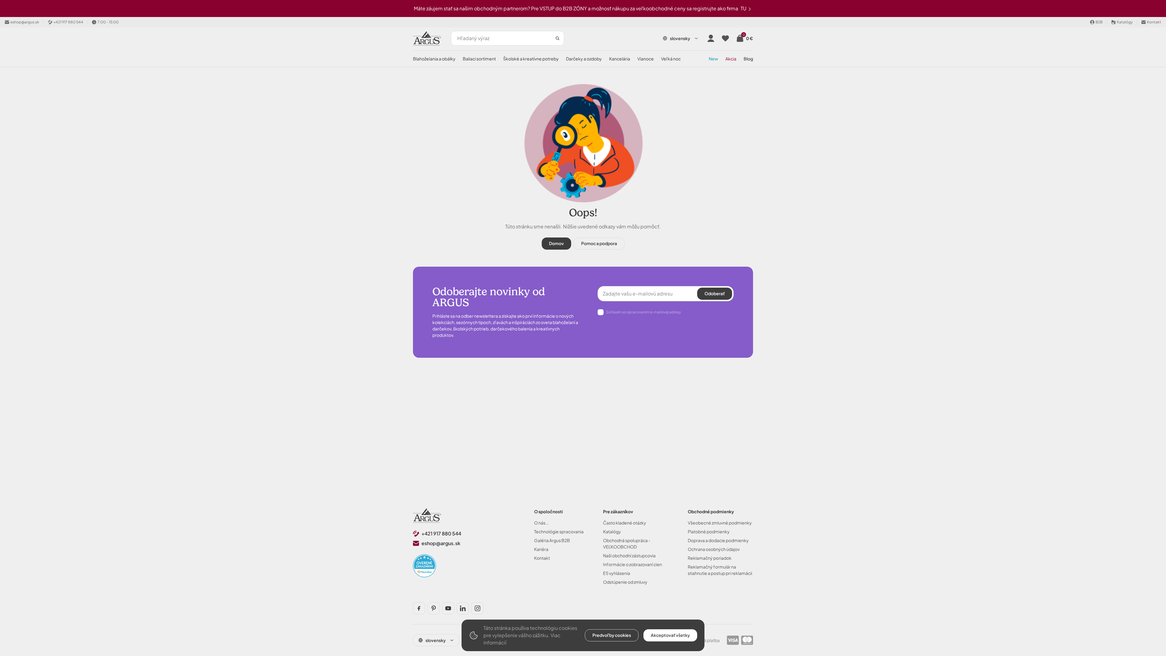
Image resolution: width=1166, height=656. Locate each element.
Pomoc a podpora (599, 243)
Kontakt (542, 558)
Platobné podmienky (709, 531)
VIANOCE (645, 58)
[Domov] (427, 515)
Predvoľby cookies (611, 635)
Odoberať (714, 293)
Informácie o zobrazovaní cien (632, 564)
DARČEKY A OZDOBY (584, 58)
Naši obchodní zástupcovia (629, 555)
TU (744, 8)
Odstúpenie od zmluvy (625, 582)
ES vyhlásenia (616, 573)
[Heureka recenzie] (424, 565)
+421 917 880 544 (441, 533)
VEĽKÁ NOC (671, 58)
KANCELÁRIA (619, 58)
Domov (556, 243)
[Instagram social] (477, 608)
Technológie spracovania (559, 531)
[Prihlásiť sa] (711, 38)
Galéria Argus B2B (552, 540)
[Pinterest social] (434, 608)
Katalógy (612, 531)
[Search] (557, 38)
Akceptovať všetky (670, 635)
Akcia (730, 58)
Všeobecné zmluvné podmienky (720, 522)
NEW (713, 58)
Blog (748, 58)
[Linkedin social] (463, 608)
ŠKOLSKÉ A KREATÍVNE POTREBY (531, 58)
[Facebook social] (419, 608)
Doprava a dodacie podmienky (718, 540)
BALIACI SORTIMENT (479, 58)
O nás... (541, 522)
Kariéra (541, 549)
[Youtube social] (448, 608)
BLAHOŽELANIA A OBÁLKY (434, 58)
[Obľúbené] (725, 38)
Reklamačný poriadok (709, 558)
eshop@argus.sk (440, 543)
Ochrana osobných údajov (714, 549)
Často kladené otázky (624, 522)
